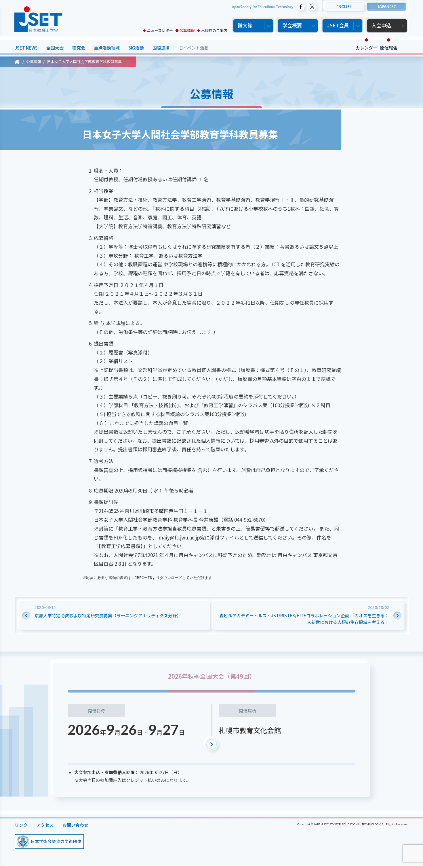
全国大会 (54, 48)
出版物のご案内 (214, 30)
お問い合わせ (75, 825)
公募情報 (187, 30)
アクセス (44, 825)
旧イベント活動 (193, 48)
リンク (20, 825)
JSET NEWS (25, 48)
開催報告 (388, 48)
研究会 (78, 48)
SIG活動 (136, 48)
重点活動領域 (106, 48)
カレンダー (366, 48)
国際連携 (160, 48)
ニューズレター (160, 30)
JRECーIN (143, 578)
